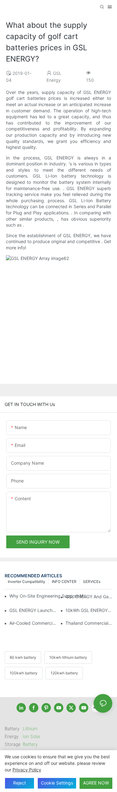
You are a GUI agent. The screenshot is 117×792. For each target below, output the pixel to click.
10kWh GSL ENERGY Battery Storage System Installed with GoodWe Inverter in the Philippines (89, 610)
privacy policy (26, 769)
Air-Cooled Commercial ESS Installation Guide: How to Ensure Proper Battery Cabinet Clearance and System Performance (32, 623)
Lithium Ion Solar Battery (32, 736)
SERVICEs (91, 581)
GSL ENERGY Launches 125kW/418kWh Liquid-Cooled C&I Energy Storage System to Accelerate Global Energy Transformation (32, 610)
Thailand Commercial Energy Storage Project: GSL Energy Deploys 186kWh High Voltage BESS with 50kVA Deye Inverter (89, 623)
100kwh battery (23, 673)
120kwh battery (64, 673)
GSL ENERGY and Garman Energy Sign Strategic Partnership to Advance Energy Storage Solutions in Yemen (89, 596)
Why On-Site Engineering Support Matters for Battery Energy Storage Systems (48, 596)
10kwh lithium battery (68, 657)
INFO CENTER (64, 581)
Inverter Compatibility (26, 581)
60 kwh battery (23, 657)
